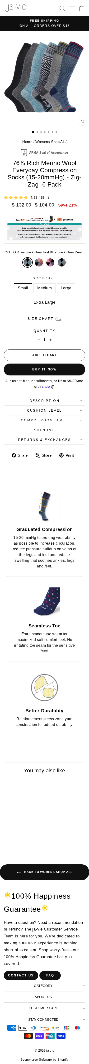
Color (45, 252)
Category (43, 986)
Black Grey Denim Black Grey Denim (61, 262)
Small (23, 288)
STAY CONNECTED (43, 1019)
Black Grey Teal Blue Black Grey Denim (27, 262)
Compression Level (44, 420)
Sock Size (44, 278)
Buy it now (44, 369)
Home (27, 142)
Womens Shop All (49, 142)
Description (45, 401)
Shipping (44, 430)
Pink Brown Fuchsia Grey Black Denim (39, 262)
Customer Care (43, 1008)
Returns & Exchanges (44, 440)
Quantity (44, 331)
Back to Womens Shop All (48, 872)
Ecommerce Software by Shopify (44, 1059)
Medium (44, 288)
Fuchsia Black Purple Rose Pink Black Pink (50, 262)
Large (66, 288)
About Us (43, 997)
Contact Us (21, 975)
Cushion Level (44, 410)
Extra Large (45, 302)
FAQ (50, 975)
